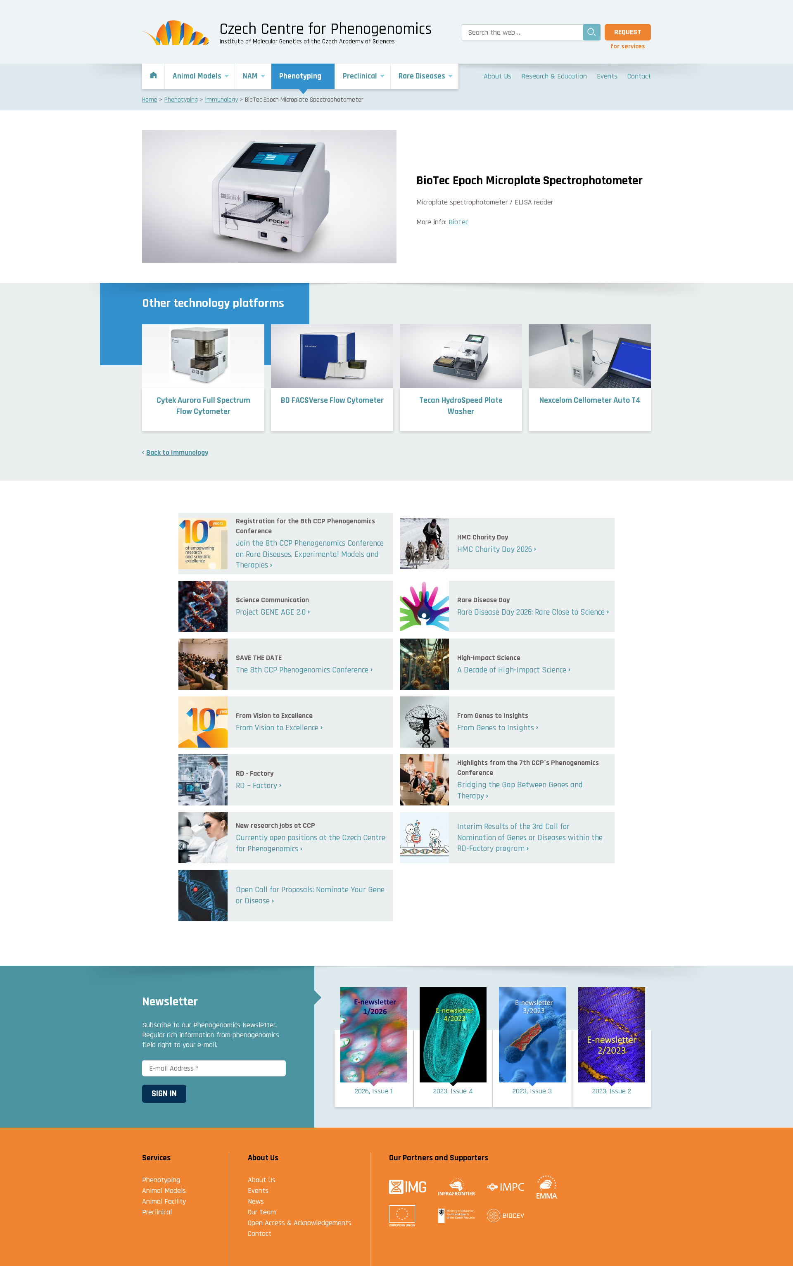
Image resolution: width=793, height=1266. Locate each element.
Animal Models (164, 1190)
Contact (259, 1233)
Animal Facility (164, 1201)
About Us (261, 1180)
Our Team (262, 1212)
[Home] (153, 76)
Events (258, 1190)
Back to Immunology (177, 452)
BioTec (458, 222)
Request (627, 32)
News (256, 1201)
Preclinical (157, 1212)
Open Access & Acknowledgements (299, 1223)
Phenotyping (161, 1180)
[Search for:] (521, 32)
